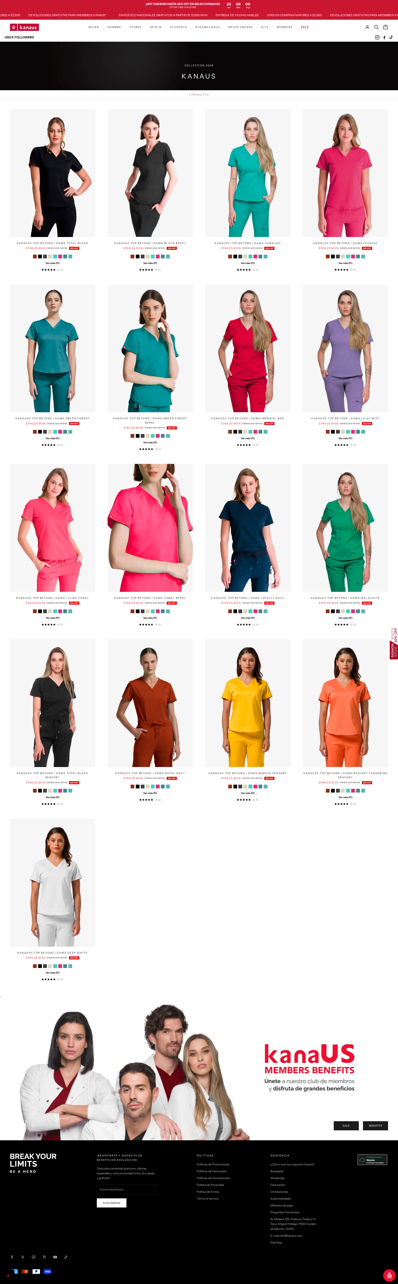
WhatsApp (277, 1178)
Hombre (114, 27)
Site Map (276, 1242)
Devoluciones (279, 1192)
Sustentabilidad (280, 1198)
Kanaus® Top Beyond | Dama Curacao (248, 243)
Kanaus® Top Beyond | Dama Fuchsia (345, 243)
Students (178, 27)
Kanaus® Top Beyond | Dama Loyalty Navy (247, 597)
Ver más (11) (52, 263)
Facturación (277, 1185)
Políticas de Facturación (212, 1171)
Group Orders (240, 27)
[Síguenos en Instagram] (34, 1257)
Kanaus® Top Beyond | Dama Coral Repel (150, 597)
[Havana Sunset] (35, 256)
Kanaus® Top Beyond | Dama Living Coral (52, 597)
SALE (346, 1125)
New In (156, 27)
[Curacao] (55, 256)
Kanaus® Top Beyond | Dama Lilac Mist (345, 418)
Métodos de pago (281, 1205)
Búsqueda (276, 1171)
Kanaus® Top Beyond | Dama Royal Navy (150, 773)
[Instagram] (377, 37)
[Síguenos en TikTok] (66, 1257)
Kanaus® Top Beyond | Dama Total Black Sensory (53, 775)
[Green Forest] (65, 256)
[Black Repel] (45, 256)
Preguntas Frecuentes (284, 1212)
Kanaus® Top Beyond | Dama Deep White (52, 952)
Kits (264, 27)
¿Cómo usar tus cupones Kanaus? (292, 1164)
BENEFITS (375, 1125)
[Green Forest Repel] (70, 256)
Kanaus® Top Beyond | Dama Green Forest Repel (150, 420)
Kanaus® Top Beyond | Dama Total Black (53, 243)
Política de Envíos (208, 1192)
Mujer (94, 27)
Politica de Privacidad (210, 1185)
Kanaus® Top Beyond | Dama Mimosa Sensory (248, 773)
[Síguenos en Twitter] (23, 1257)
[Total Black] (40, 256)
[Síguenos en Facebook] (12, 1257)
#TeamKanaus (207, 27)
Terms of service (207, 1198)
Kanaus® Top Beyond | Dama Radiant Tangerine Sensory (345, 775)
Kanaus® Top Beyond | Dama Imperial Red (247, 418)
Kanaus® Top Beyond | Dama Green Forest (53, 418)
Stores (136, 27)
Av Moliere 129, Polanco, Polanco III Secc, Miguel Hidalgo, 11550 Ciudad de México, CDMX (293, 1223)
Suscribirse (112, 1203)
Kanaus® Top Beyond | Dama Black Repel (150, 243)
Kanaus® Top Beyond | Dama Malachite (345, 597)
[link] (199, 5)
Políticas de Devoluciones (213, 1178)
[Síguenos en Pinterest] (44, 1257)
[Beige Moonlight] (50, 256)
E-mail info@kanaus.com (286, 1236)
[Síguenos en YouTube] (55, 1257)
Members (284, 27)
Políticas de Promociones (213, 1164)
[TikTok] (391, 37)
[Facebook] (384, 37)
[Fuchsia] (60, 256)
